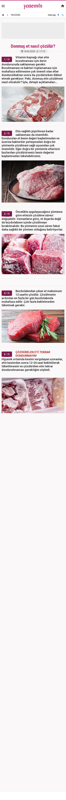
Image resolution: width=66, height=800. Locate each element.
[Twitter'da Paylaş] (62, 15)
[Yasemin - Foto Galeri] (33, 6)
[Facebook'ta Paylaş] (58, 15)
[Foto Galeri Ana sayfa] (3, 15)
